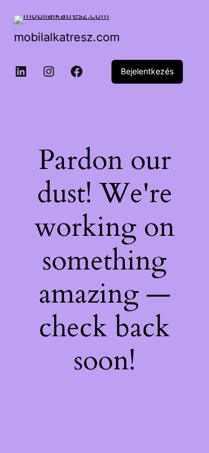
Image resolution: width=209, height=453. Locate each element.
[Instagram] (49, 71)
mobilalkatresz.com (67, 37)
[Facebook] (77, 71)
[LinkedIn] (21, 71)
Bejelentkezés (147, 71)
